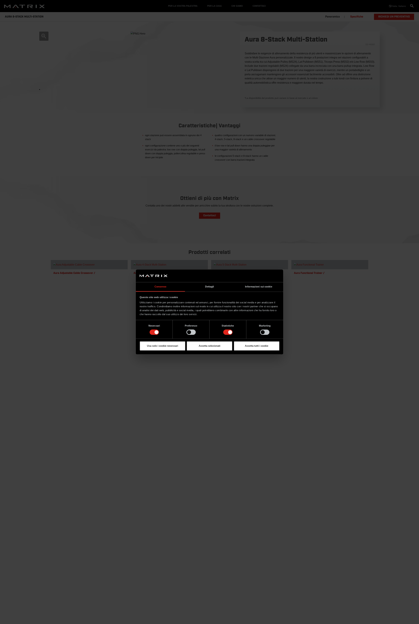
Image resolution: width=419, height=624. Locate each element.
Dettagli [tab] (209, 286)
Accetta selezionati (209, 345)
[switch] (191, 332)
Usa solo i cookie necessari (162, 345)
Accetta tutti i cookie (256, 345)
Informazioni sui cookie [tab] (258, 286)
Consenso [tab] (160, 286)
